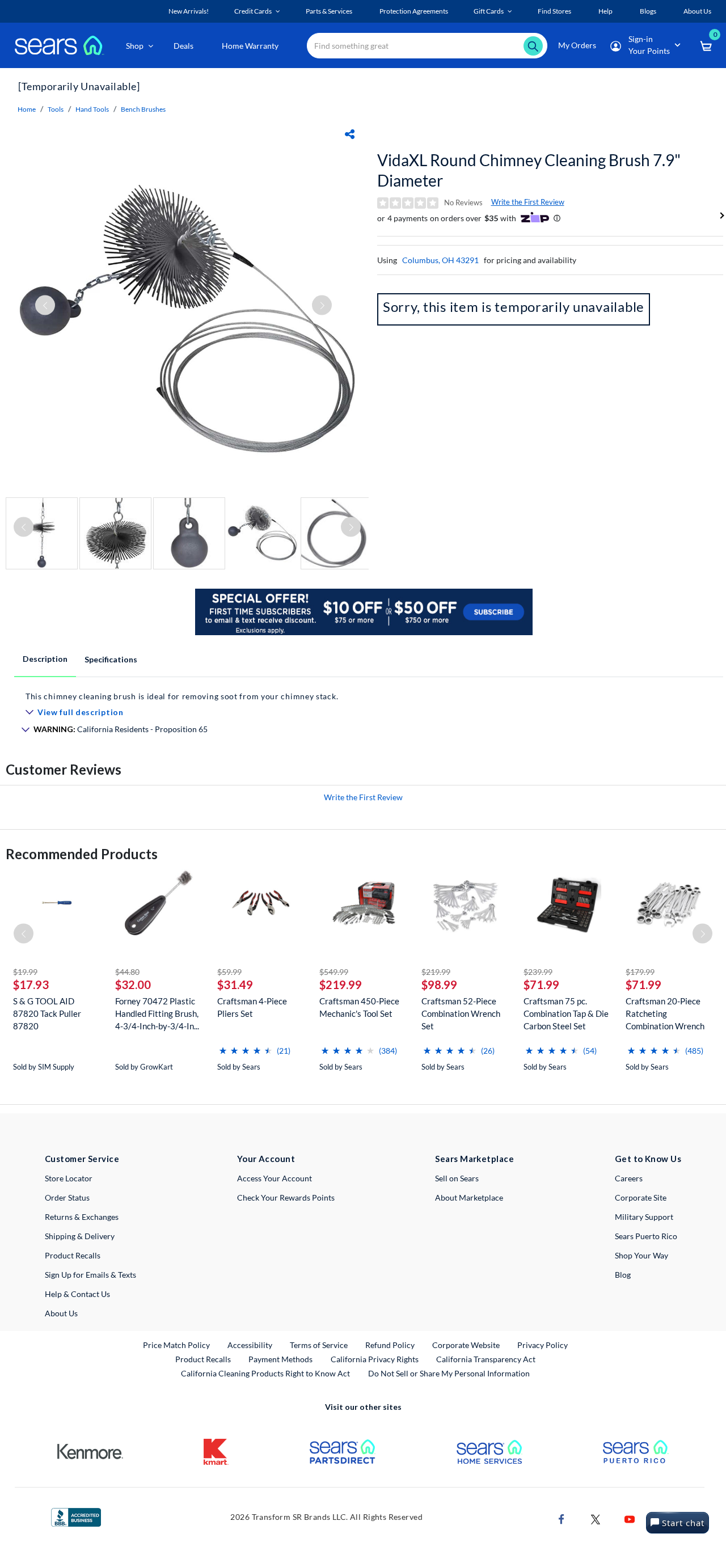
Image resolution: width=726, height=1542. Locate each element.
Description (45, 659)
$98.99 (439, 984)
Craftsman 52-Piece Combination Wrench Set (460, 1013)
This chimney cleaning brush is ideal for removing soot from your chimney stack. (182, 696)
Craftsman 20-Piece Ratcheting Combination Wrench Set (665, 1014)
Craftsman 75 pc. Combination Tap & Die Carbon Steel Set (566, 1013)
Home (27, 109)
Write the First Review (527, 201)
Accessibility (249, 1345)
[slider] (245, 1046)
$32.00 (133, 984)
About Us (61, 1313)
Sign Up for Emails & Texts (90, 1274)
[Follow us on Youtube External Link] (629, 1518)
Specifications (111, 659)
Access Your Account (274, 1178)
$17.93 (31, 984)
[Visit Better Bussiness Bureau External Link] (76, 1516)
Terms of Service (319, 1345)
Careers (629, 1178)
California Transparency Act (485, 1359)
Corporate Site (640, 1197)
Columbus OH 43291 (440, 260)
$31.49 (235, 984)
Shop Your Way (641, 1255)
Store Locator (68, 1178)
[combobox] (427, 45)
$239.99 (538, 972)
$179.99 (640, 972)
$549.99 (333, 972)
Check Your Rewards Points (286, 1197)
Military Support (644, 1217)
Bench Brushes (143, 109)
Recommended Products (82, 854)
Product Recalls (72, 1255)
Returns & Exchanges (82, 1217)
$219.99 (340, 984)
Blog (623, 1274)
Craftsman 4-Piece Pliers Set (252, 1007)
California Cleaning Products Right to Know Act (265, 1373)
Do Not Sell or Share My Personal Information (449, 1373)
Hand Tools (92, 109)
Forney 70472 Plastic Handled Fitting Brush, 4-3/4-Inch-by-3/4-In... (157, 1013)
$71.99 (541, 984)
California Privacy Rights (375, 1359)
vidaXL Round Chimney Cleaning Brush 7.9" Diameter (529, 170)
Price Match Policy (176, 1345)
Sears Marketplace (474, 1159)
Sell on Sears (457, 1178)
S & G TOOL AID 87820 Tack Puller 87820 (47, 1013)
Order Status (67, 1197)
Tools (56, 109)
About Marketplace (469, 1197)
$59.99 (229, 972)
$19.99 (25, 972)
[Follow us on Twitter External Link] (595, 1518)
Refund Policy (390, 1345)
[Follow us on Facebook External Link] (561, 1518)
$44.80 (127, 972)
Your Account (266, 1159)
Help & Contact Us (77, 1294)
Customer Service (82, 1159)
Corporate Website (466, 1345)
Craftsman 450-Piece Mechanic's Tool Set (359, 1007)
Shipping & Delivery (80, 1236)
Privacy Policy (542, 1345)
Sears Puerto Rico (646, 1236)
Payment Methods (280, 1359)
